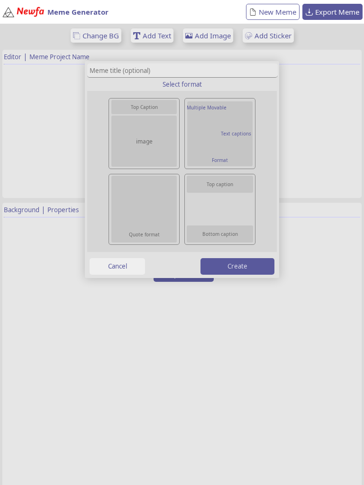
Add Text (157, 35)
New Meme (277, 12)
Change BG (100, 35)
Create (237, 266)
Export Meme (337, 12)
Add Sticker (273, 35)
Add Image (213, 35)
